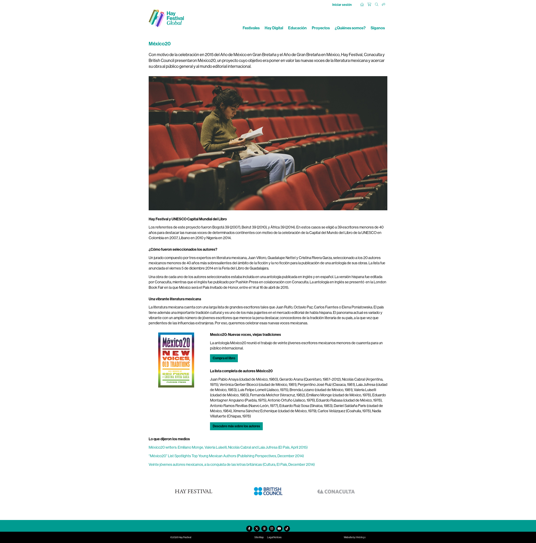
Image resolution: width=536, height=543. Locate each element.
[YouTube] (279, 527)
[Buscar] (376, 4)
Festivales (251, 28)
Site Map (259, 537)
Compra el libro (224, 358)
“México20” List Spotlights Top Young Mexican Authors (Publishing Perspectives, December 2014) (226, 456)
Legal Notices (274, 537)
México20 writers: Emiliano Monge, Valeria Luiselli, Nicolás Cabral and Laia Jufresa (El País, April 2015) (228, 447)
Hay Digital (274, 28)
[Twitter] (256, 527)
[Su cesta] (369, 4)
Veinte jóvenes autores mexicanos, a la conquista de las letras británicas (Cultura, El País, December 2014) (232, 464)
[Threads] (264, 527)
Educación (297, 28)
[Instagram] (272, 527)
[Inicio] (362, 4)
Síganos (378, 28)
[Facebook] (249, 527)
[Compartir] (383, 4)
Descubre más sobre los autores (236, 426)
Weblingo (361, 537)
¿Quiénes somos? (350, 28)
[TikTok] (287, 527)
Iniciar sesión (342, 5)
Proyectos (321, 28)
